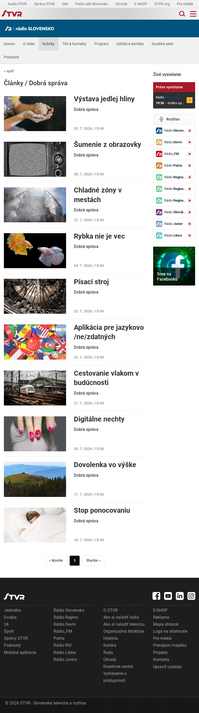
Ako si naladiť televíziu (124, 624)
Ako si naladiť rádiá (121, 617)
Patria (59, 638)
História (110, 638)
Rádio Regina (66, 617)
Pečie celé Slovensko (92, 4)
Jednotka (12, 610)
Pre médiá (185, 4)
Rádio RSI (63, 645)
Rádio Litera (65, 652)
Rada (108, 652)
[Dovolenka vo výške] (35, 479)
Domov (9, 44)
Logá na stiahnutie (170, 631)
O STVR (110, 610)
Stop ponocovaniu (102, 510)
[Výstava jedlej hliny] (35, 113)
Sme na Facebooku (167, 276)
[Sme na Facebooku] (174, 266)
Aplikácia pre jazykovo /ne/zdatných (109, 332)
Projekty (160, 652)
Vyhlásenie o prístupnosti (115, 677)
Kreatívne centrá (118, 666)
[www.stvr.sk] (14, 596)
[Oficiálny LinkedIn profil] (180, 596)
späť (9, 71)
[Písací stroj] (35, 296)
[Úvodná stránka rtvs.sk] (12, 14)
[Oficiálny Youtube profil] (168, 596)
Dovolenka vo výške (105, 465)
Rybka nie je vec (99, 236)
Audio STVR (17, 4)
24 (6, 624)
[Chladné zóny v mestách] (35, 205)
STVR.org (162, 4)
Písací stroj (91, 282)
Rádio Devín (65, 624)
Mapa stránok (166, 624)
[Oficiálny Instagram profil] (191, 596)
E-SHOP (141, 4)
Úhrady (109, 659)
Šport (9, 631)
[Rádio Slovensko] (30, 28)
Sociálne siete (162, 44)
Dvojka (10, 617)
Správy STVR (44, 4)
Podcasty (11, 57)
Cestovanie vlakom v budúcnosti (106, 378)
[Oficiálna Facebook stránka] (156, 596)
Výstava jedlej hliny (104, 99)
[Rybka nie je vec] (35, 250)
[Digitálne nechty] (35, 433)
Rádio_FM (63, 631)
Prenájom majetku (170, 645)
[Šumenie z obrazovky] (35, 159)
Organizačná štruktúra (123, 631)
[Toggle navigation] (193, 14)
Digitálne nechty (99, 419)
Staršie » (93, 560)
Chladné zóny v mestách (98, 195)
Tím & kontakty (74, 44)
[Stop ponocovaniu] (35, 525)
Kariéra (109, 645)
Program (101, 44)
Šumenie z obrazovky (107, 144)
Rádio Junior (65, 659)
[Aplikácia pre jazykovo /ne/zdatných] (35, 342)
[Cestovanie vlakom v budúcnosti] (35, 388)
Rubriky (48, 44)
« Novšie (56, 560)
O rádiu (29, 44)
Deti (65, 4)
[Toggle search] (181, 14)
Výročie (121, 4)
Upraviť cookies (167, 666)
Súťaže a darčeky (130, 44)
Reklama (161, 617)
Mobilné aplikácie (20, 652)
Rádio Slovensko (69, 610)
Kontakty (161, 659)
